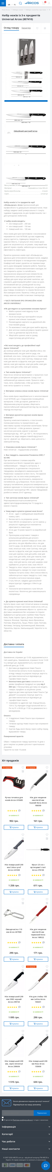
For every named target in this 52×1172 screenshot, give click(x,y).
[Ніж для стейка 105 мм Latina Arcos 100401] (38, 981)
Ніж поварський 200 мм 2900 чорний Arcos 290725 (14, 999)
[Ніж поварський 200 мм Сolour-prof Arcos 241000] (14, 849)
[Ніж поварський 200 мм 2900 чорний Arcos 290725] (14, 981)
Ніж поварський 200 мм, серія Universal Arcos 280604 (14, 1064)
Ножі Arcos (6, 10)
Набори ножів (17, 10)
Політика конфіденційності (23, 1120)
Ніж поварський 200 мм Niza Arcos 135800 (38, 1064)
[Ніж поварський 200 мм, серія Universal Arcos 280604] (14, 1046)
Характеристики (29, 27)
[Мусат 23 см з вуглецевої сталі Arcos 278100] (38, 849)
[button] (49, 3)
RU (15, 5)
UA (9, 5)
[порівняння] (45, 28)
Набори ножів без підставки (35, 10)
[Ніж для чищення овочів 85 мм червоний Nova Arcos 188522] (38, 914)
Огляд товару (11, 27)
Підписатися (42, 1113)
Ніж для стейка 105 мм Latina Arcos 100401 (38, 999)
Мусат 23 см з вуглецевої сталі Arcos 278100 (38, 867)
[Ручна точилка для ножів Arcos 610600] (14, 782)
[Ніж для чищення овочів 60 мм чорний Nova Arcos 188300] (38, 782)
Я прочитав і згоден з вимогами (26, 1120)
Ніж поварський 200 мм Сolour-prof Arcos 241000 (14, 867)
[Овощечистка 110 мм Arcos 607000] (14, 914)
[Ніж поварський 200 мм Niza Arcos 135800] (38, 1046)
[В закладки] (37, 28)
